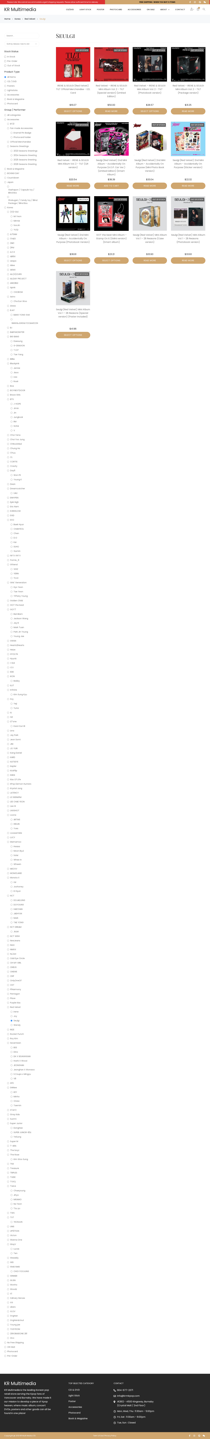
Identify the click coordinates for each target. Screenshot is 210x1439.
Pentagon (15, 993)
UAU (15, 493)
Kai (15, 542)
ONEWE (13, 971)
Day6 (12, 470)
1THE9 (13, 238)
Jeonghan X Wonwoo (24, 1069)
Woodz (13, 1289)
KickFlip (13, 770)
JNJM (16, 931)
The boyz (14, 1150)
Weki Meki (15, 1266)
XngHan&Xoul (17, 1320)
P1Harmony (15, 989)
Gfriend (14, 564)
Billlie (12, 359)
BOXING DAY (13, 173)
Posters (11, 85)
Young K (18, 479)
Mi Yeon (17, 216)
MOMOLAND (16, 873)
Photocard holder (22, 137)
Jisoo (16, 372)
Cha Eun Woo (20, 301)
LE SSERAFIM (15, 797)
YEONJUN (18, 1221)
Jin (15, 412)
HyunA (13, 658)
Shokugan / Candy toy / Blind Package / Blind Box (22, 202)
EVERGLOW (15, 511)
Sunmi (13, 1118)
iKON (12, 676)
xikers (13, 1306)
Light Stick (85, 9)
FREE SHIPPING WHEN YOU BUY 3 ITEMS (157, 2)
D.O (15, 537)
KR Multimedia (20, 9)
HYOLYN (14, 654)
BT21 (12, 123)
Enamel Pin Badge (22, 132)
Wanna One (16, 1239)
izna (12, 730)
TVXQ (13, 1181)
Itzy (12, 699)
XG (11, 1302)
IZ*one (13, 721)
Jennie (17, 368)
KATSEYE (14, 761)
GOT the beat (17, 605)
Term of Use (98, 1435)
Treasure (14, 1168)
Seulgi (16, 1020)
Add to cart (111, 185)
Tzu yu (17, 1208)
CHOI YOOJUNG (21, 1271)
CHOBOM (18, 292)
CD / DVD (12, 81)
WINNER (13, 1275)
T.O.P (16, 350)
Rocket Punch (17, 1034)
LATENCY (14, 792)
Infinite (13, 689)
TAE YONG (19, 922)
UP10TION (14, 1231)
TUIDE (13, 1177)
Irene (16, 1011)
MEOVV (13, 868)
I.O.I (12, 667)
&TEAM (13, 234)
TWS (12, 1212)
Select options (73, 111)
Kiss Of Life (15, 779)
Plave (12, 998)
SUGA (16, 426)
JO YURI (14, 748)
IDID (12, 671)
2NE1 (12, 243)
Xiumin (17, 551)
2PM (12, 247)
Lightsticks (12, 90)
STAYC (13, 1110)
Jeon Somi (15, 739)
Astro (12, 296)
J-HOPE (17, 403)
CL (11, 457)
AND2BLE (14, 283)
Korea (17, 18)
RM (15, 421)
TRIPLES (13, 1172)
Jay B (16, 622)
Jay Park (14, 735)
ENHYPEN (14, 497)
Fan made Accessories (21, 128)
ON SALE (11, 1347)
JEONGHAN (19, 1065)
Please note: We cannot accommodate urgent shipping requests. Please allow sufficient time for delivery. (52, 2)
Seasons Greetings (19, 146)
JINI (11, 744)
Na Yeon (18, 1203)
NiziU (12, 945)
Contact (180, 9)
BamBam (18, 614)
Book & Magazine (15, 99)
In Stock (11, 56)
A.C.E (12, 252)
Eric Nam (14, 506)
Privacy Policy (111, 1435)
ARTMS (17, 819)
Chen (16, 533)
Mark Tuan (19, 627)
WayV (13, 1244)
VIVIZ (16, 569)
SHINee (13, 1087)
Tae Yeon (18, 591)
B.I (11, 327)
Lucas (16, 1248)
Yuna (16, 708)
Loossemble (16, 833)
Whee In (18, 859)
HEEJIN (17, 824)
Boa (12, 386)
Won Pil (17, 475)
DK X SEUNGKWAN (22, 1056)
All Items (11, 77)
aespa (13, 260)
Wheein (17, 864)
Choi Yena (15, 435)
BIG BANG (14, 336)
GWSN (13, 640)
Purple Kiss (15, 1002)
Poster (100, 9)
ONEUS (13, 967)
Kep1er (13, 766)
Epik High (14, 502)
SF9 (12, 1083)
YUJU (16, 578)
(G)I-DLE (14, 211)
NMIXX (13, 949)
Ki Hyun (17, 891)
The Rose (14, 1154)
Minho (17, 1096)
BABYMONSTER (17, 332)
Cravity (13, 466)
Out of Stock (13, 65)
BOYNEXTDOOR (17, 390)
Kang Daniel (16, 752)
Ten (15, 1253)
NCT (12, 895)
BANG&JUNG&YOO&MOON (25, 323)
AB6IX (13, 256)
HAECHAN (18, 909)
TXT (12, 1217)
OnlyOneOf (16, 980)
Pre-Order (12, 61)
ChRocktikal (16, 443)
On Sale (151, 9)
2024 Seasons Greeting (25, 155)
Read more (111, 111)
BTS (12, 399)
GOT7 (13, 609)
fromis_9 (14, 560)
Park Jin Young (21, 631)
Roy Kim (14, 1038)
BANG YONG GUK (22, 314)
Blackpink (14, 363)
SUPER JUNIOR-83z (22, 1132)
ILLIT (12, 685)
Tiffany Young (21, 596)
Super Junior (16, 1123)
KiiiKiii (12, 775)
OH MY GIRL (15, 962)
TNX (12, 1163)
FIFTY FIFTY (15, 555)
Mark (16, 918)
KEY (15, 1092)
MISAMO (18, 1199)
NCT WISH (15, 936)
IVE (11, 717)
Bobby (17, 680)
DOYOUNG (19, 904)
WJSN (13, 1280)
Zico (12, 1338)
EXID (12, 515)
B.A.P (12, 310)
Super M (14, 1141)
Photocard (116, 9)
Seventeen (15, 1042)
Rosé (16, 381)
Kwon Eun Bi (19, 726)
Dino (16, 1051)
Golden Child (16, 600)
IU (11, 712)
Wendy (17, 1025)
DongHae (18, 1127)
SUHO (16, 546)
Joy (15, 1016)
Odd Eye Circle (17, 958)
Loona (13, 815)
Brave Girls (15, 394)
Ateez (13, 305)
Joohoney (18, 886)
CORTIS (13, 461)
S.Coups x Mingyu (22, 1074)
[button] (191, 9)
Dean (12, 484)
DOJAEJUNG (19, 900)
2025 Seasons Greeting (25, 159)
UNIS (12, 1226)
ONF (12, 976)
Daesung (18, 341)
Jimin (16, 408)
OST (12, 985)
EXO (12, 519)
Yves (16, 828)
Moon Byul (19, 850)
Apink (12, 287)
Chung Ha (15, 448)
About (163, 9)
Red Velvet (30, 18)
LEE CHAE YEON (17, 801)
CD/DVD (70, 9)
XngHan (14, 1315)
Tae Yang (18, 354)
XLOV (12, 1311)
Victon (13, 1235)
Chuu (13, 452)
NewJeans (15, 940)
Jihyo (16, 1195)
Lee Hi (13, 806)
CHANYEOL (19, 528)
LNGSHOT (14, 810)
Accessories (134, 9)
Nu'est (13, 953)
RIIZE (12, 1029)
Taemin (17, 1105)
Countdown (13, 177)
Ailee (12, 265)
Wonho (13, 1284)
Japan (10, 182)
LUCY (12, 837)
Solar (16, 855)
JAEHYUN (18, 913)
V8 (15, 1078)
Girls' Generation (18, 582)
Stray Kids (15, 1114)
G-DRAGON (19, 345)
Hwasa (17, 846)
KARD (12, 757)
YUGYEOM (15, 1329)
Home (7, 18)
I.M (15, 882)
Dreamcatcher (17, 488)
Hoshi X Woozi (20, 1060)
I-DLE (12, 663)
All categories (14, 115)
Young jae (15, 1324)
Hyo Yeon (18, 587)
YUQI (16, 229)
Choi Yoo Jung (17, 439)
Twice (13, 1186)
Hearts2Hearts (17, 645)
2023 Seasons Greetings (25, 150)
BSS (15, 1047)
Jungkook (18, 417)
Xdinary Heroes (17, 1298)
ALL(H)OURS (16, 274)
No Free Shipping (15, 1342)
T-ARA (13, 1145)
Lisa (15, 376)
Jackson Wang (21, 618)
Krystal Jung (16, 788)
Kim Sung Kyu (20, 694)
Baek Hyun (19, 524)
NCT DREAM (15, 927)
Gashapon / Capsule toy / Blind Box (21, 191)
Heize (12, 649)
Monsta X (14, 877)
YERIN (16, 573)
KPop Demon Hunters (20, 783)
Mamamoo (15, 841)
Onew (16, 1101)
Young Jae (19, 636)
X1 (11, 1293)
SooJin (17, 225)
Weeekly (14, 1257)
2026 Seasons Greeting (25, 164)
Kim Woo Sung (21, 1159)
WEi (12, 1262)
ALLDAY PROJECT (18, 278)
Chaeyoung (19, 1190)
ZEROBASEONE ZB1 (18, 1333)
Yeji (15, 703)
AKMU (13, 269)
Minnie (17, 220)
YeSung (17, 1136)
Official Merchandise (20, 141)
